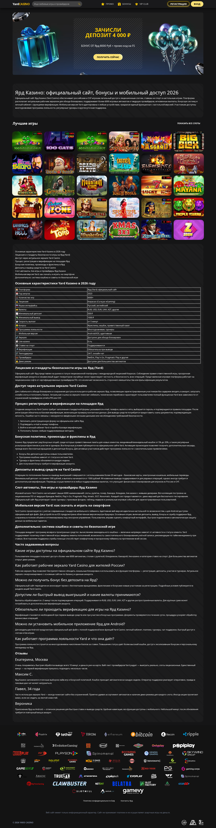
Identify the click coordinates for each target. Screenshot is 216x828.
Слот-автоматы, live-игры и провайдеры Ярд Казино (40, 271)
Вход (197, 3)
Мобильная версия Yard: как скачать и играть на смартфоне (44, 274)
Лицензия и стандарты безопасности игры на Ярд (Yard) (42, 254)
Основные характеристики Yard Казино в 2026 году (40, 251)
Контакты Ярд (127, 801)
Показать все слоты (188, 123)
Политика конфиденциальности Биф (99, 801)
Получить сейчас (108, 57)
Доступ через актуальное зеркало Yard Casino (37, 258)
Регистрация (178, 3)
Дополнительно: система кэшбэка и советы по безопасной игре (46, 277)
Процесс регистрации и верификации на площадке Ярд (42, 261)
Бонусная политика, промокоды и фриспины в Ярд (40, 264)
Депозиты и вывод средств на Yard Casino (35, 267)
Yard (21, 4)
